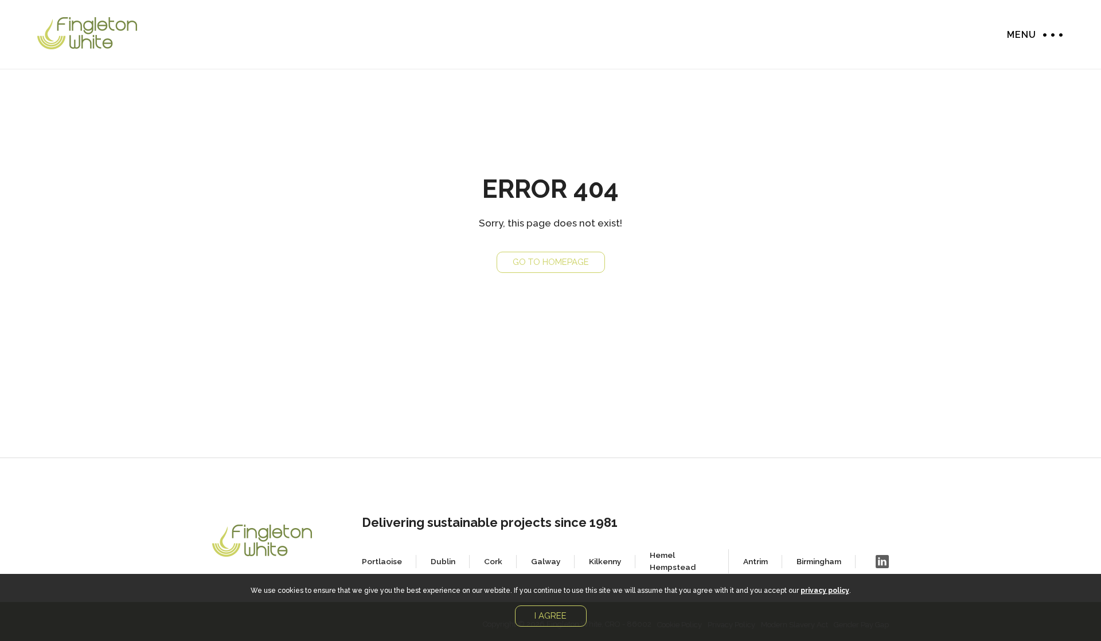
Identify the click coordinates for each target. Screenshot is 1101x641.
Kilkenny (605, 561)
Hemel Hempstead (673, 561)
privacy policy (825, 591)
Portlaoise (382, 561)
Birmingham (819, 561)
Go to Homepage (551, 262)
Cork (493, 561)
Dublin (443, 561)
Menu (1050, 34)
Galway (545, 561)
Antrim (755, 561)
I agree (550, 616)
